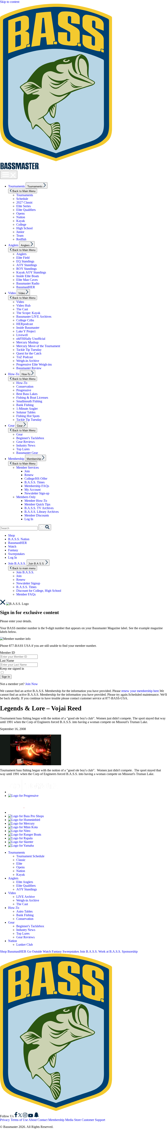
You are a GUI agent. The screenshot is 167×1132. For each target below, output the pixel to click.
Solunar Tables (25, 412)
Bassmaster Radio (27, 283)
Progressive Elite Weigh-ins (34, 364)
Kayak (20, 221)
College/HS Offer (35, 478)
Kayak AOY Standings (31, 272)
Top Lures (23, 449)
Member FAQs (26, 594)
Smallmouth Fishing (29, 401)
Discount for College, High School (38, 590)
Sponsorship (130, 951)
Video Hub (23, 305)
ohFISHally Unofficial (30, 338)
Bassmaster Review (29, 368)
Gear (11, 425)
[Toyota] (33, 792)
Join (27, 471)
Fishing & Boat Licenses (32, 397)
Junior (20, 232)
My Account (32, 489)
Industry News (25, 445)
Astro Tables (24, 911)
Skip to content (9, 1)
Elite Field (23, 257)
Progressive (23, 390)
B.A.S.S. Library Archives (41, 511)
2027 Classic (24, 202)
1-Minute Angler (27, 408)
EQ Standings (25, 261)
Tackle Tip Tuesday (29, 349)
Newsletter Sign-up (36, 493)
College (21, 224)
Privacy (5, 1120)
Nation (20, 217)
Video (12, 293)
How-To (13, 374)
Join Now (31, 684)
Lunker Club (24, 944)
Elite (19, 863)
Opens (20, 213)
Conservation (24, 386)
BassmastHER (25, 287)
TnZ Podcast (24, 357)
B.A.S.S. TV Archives (39, 508)
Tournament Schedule (30, 856)
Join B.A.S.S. (17, 563)
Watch (12, 546)
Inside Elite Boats (27, 276)
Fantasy (13, 550)
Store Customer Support (89, 1120)
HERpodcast (24, 324)
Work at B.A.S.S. (109, 951)
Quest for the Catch (28, 353)
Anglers (13, 245)
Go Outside (34, 951)
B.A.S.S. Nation (18, 539)
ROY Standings (26, 268)
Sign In (6, 676)
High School (24, 228)
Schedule (22, 198)
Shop (11, 535)
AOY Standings (26, 265)
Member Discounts (36, 515)
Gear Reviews (25, 441)
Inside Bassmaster (27, 327)
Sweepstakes (16, 554)
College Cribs (25, 320)
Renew (29, 475)
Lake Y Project (25, 331)
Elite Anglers (24, 882)
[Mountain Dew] (18, 812)
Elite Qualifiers (26, 210)
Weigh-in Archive (27, 360)
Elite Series (23, 206)
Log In (28, 519)
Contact (42, 1120)
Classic (20, 860)
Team (19, 235)
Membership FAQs (36, 486)
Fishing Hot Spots (28, 416)
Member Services (27, 467)
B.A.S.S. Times (34, 482)
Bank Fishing (25, 405)
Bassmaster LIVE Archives (33, 316)
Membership (16, 458)
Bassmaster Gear (27, 453)
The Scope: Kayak (28, 313)
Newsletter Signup (28, 583)
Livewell (22, 335)
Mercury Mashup (27, 342)
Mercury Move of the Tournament (38, 346)
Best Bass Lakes (26, 394)
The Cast (22, 309)
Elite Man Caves (27, 279)
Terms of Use (19, 1120)
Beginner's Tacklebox (30, 438)
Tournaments (16, 186)
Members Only (26, 497)
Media (69, 1120)
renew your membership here (140, 691)
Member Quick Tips (37, 504)
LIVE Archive (25, 896)
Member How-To (35, 500)
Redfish (21, 239)
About (33, 1120)
